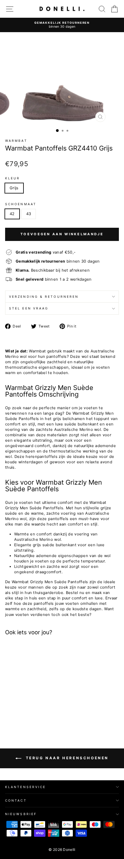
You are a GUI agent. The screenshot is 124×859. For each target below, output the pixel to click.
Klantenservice (25, 787)
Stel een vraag (28, 308)
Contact (16, 800)
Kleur (12, 178)
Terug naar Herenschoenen (66, 758)
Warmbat (16, 140)
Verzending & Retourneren (44, 296)
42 (12, 214)
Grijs (14, 188)
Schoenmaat (20, 204)
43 (28, 214)
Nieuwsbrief (21, 814)
